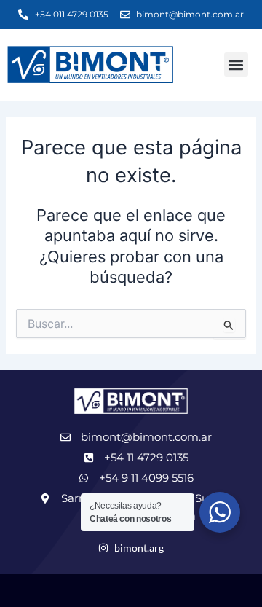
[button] (236, 64)
